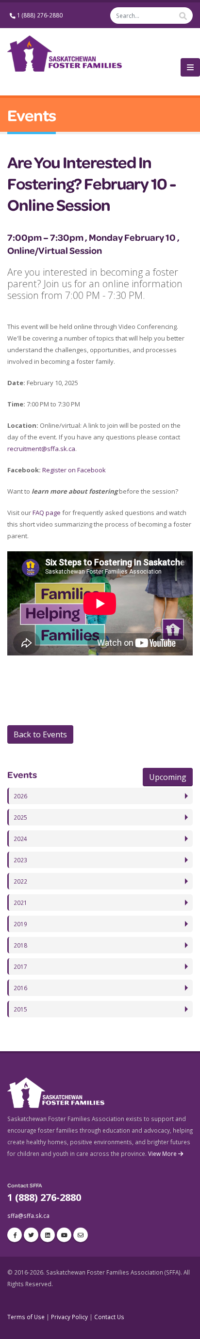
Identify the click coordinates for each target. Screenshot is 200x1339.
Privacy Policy (69, 1317)
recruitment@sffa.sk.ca (41, 448)
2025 (20, 817)
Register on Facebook (74, 470)
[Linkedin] (47, 1235)
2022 (20, 881)
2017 (20, 966)
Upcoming (167, 777)
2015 (20, 1009)
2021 (20, 902)
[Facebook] (14, 1235)
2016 (20, 988)
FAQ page (47, 512)
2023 (20, 860)
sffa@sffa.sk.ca (28, 1215)
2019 (20, 924)
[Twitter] (31, 1235)
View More (163, 1153)
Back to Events (40, 734)
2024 (20, 838)
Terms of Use (26, 1317)
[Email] (80, 1235)
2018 (20, 945)
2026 (20, 796)
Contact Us (109, 1317)
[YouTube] (64, 1235)
